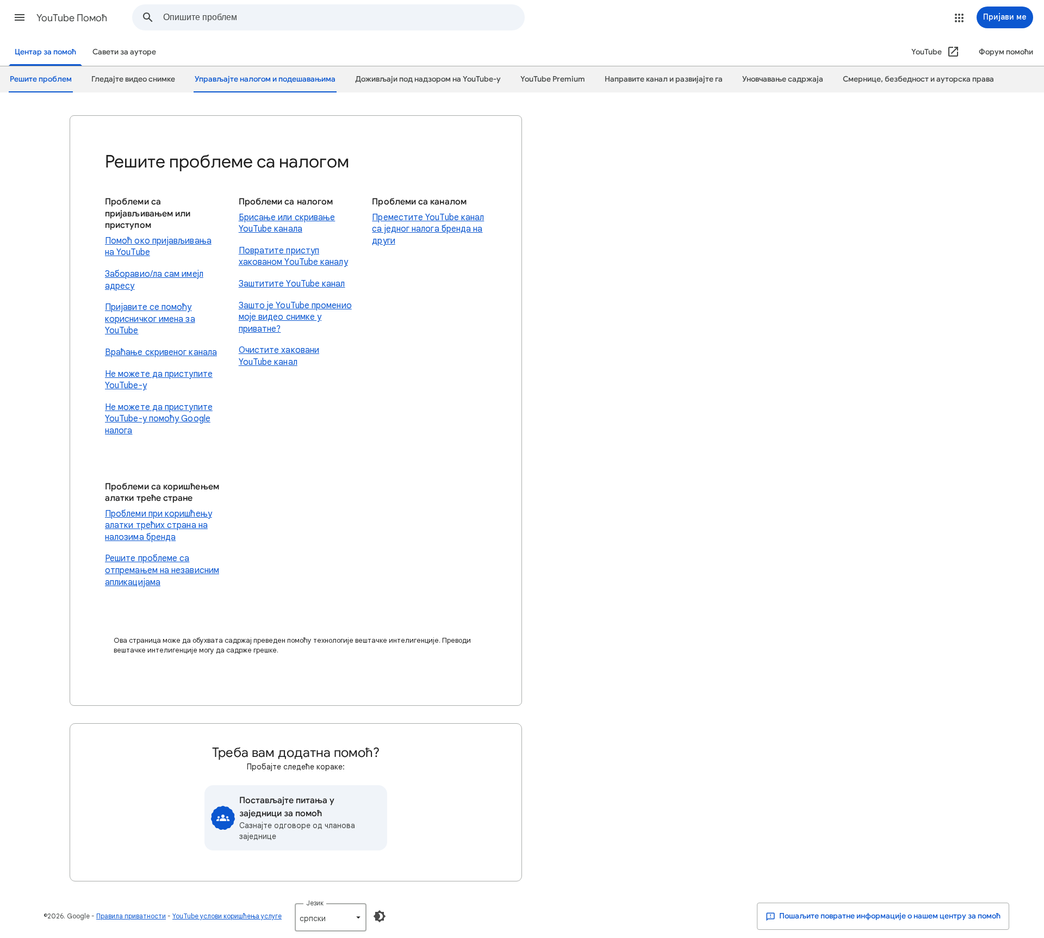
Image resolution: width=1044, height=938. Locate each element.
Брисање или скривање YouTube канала (287, 223)
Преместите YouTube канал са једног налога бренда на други (428, 229)
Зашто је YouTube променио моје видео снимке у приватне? (295, 317)
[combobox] (343, 17)
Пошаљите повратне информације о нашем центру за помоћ (889, 916)
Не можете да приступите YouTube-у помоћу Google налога (159, 419)
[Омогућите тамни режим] (379, 916)
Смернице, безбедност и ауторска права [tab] (918, 79)
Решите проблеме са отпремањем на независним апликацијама (162, 570)
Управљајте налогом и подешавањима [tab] (265, 79)
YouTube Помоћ (71, 18)
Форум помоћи (1006, 52)
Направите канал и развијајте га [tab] (664, 79)
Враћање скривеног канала (161, 352)
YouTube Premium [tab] (552, 79)
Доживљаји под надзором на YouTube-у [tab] (428, 79)
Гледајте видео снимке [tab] (133, 79)
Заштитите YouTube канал (292, 283)
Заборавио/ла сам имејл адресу (154, 280)
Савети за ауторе (124, 52)
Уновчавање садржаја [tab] (782, 79)
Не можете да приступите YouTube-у (159, 380)
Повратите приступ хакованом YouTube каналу (293, 256)
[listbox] (330, 917)
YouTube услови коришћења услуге (227, 916)
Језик (315, 903)
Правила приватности (131, 916)
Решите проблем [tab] (41, 79)
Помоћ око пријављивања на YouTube (158, 246)
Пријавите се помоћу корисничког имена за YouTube (150, 319)
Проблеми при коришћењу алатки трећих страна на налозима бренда (158, 525)
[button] (20, 17)
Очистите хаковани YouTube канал (279, 356)
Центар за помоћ (45, 52)
